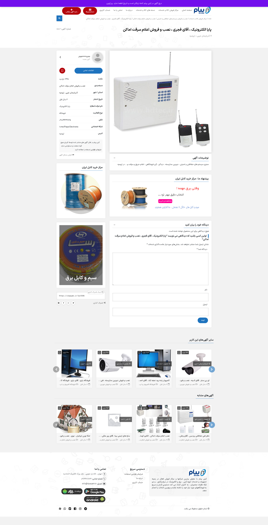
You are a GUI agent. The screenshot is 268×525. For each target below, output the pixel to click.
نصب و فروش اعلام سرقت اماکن (144, 19)
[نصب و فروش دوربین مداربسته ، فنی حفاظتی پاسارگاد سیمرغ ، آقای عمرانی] (114, 364)
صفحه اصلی (182, 10)
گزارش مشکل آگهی (65, 155)
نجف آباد (159, 364)
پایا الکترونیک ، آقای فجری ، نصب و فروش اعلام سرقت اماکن (167, 29)
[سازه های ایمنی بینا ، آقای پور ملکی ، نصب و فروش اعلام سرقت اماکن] (114, 419)
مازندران (126, 364)
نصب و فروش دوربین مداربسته (184, 384)
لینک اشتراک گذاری (94, 292)
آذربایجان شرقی (203, 364)
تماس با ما (112, 10)
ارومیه (192, 36)
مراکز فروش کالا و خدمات (163, 10)
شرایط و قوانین (96, 149)
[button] (160, 158)
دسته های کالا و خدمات (140, 10)
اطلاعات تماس (88, 70)
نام (206, 289)
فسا (122, 419)
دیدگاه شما (202, 249)
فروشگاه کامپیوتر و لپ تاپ (146, 384)
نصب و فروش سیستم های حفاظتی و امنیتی (172, 19)
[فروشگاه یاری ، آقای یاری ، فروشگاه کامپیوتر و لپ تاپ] (74, 364)
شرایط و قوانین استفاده (134, 474)
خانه (209, 19)
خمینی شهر (198, 419)
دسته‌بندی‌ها (82, 12)
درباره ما (124, 10)
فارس (127, 419)
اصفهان (166, 364)
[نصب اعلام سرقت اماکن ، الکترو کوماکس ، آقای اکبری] (154, 419)
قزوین (166, 419)
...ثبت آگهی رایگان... (69, 12)
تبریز (195, 364)
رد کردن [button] (109, 3)
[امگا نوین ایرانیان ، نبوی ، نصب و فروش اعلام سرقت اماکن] (74, 419)
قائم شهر (119, 364)
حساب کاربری (99, 10)
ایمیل (205, 304)
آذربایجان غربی (203, 36)
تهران (87, 364)
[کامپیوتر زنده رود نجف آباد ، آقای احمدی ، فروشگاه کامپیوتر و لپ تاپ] (154, 364)
